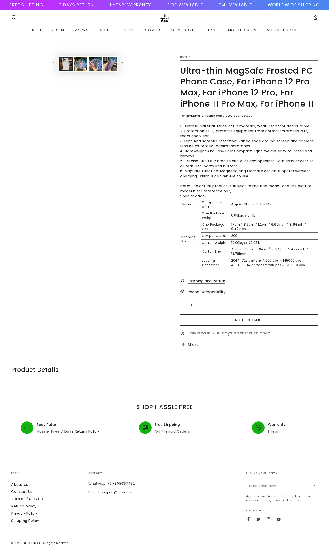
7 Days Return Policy (80, 431)
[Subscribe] (315, 486)
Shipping (208, 116)
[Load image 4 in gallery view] (110, 64)
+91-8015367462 (121, 483)
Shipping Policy (25, 520)
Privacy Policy (24, 513)
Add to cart (249, 320)
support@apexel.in (116, 492)
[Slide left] (53, 64)
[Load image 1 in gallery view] (66, 64)
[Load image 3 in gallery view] (95, 64)
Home (184, 57)
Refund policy (24, 506)
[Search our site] (13, 17)
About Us (19, 484)
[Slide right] (123, 64)
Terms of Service (27, 498)
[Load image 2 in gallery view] (80, 64)
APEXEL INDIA (32, 543)
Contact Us (21, 491)
